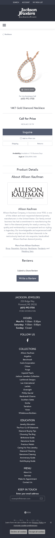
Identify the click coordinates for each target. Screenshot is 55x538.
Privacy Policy (38, 522)
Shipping (15, 144)
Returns (40, 144)
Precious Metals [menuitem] (27, 444)
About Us (28, 472)
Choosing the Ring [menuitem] (27, 434)
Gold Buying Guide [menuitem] (27, 461)
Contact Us (27, 482)
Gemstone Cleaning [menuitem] (27, 454)
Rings (8, 248)
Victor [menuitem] (27, 409)
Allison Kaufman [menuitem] (27, 353)
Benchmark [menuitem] (27, 359)
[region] (27, 68)
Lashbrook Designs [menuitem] (28, 379)
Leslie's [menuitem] (27, 386)
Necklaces (8, 34)
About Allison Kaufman (27, 177)
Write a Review (27, 278)
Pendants (42, 248)
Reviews (27, 260)
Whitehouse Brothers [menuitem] (27, 413)
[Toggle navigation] (4, 25)
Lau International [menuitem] (28, 383)
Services (27, 475)
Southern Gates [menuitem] (27, 399)
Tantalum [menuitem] (27, 406)
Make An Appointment (27, 479)
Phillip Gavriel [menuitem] (27, 393)
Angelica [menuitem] (27, 356)
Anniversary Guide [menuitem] (27, 457)
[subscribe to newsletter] (41, 498)
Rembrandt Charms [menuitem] (28, 396)
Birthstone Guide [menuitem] (27, 437)
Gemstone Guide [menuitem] (27, 441)
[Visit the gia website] (27, 512)
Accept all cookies (36, 532)
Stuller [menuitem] (27, 403)
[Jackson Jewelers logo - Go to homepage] (28, 13)
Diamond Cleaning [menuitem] (27, 451)
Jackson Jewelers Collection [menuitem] (27, 376)
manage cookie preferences (25, 525)
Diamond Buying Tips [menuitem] (27, 431)
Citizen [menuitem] (27, 366)
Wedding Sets (27, 251)
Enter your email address (27, 493)
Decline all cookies (18, 532)
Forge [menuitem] (27, 369)
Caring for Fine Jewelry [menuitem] (27, 447)
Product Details (27, 169)
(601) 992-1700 (27, 98)
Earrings (23, 248)
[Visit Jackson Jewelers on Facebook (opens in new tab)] (27, 340)
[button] (15, 2)
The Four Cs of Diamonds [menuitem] (27, 427)
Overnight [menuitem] (27, 389)
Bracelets (15, 248)
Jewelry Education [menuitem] (27, 424)
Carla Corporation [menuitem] (27, 363)
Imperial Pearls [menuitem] (27, 373)
